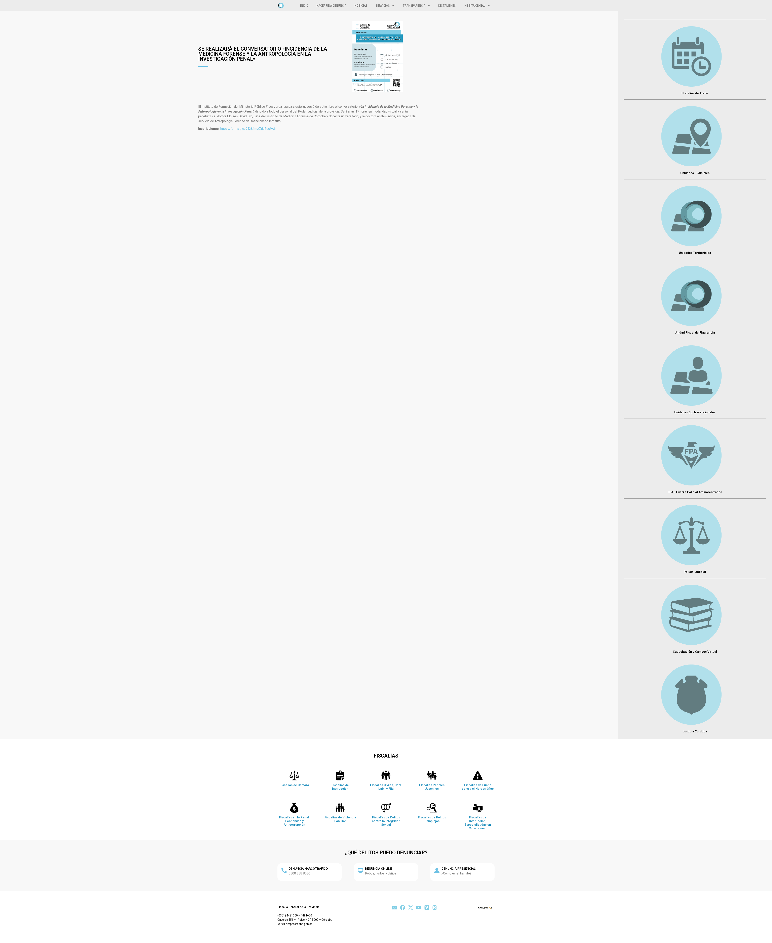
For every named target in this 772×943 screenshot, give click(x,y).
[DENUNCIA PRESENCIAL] (436, 870)
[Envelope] (394, 907)
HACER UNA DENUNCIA (331, 5)
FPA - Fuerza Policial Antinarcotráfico (695, 492)
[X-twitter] (410, 907)
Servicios (383, 5)
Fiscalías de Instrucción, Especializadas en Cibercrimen (478, 823)
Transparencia (414, 5)
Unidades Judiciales (694, 173)
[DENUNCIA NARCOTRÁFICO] (284, 870)
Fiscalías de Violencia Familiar (340, 819)
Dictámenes (447, 5)
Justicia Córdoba (695, 731)
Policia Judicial (695, 572)
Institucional (474, 5)
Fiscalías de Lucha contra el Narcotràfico (478, 786)
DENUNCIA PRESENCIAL (458, 868)
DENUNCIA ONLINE (378, 868)
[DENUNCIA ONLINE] (360, 870)
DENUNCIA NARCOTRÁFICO (308, 868)
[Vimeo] (426, 907)
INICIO (304, 5)
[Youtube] (418, 907)
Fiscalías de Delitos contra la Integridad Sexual (386, 821)
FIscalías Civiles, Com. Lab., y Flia (386, 786)
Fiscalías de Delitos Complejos (432, 819)
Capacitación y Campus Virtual (695, 651)
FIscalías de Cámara (294, 785)
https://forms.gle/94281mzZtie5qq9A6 (248, 129)
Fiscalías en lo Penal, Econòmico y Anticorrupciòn (294, 821)
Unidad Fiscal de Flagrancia (695, 332)
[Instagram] (434, 907)
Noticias (361, 5)
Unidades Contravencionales (695, 412)
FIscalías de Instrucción (340, 786)
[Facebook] (402, 907)
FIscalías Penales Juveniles (432, 786)
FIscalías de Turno (695, 93)
